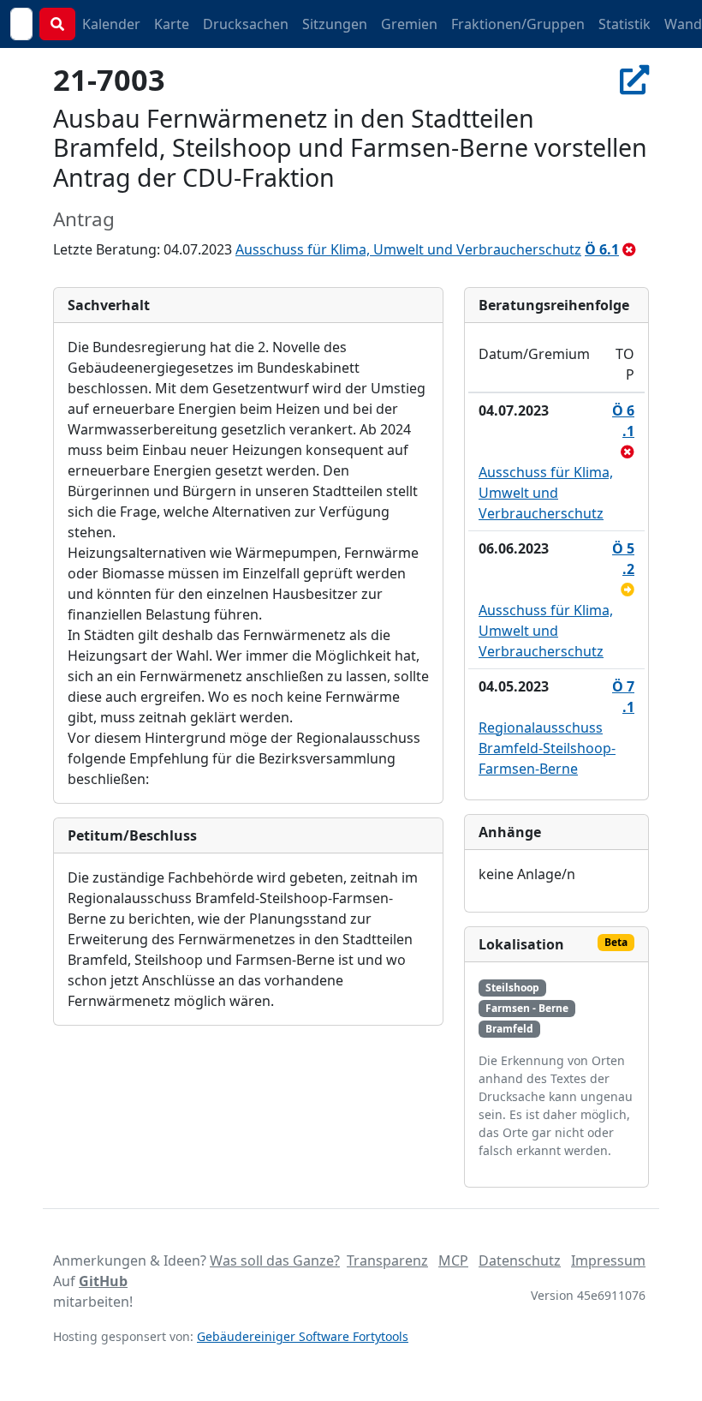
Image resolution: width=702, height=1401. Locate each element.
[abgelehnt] (629, 249)
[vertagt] (627, 589)
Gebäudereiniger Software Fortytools (302, 1336)
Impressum (608, 1260)
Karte (171, 24)
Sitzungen (334, 24)
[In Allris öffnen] (634, 79)
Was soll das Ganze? (275, 1260)
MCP (453, 1260)
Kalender (111, 24)
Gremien (409, 24)
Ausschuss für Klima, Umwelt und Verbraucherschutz (408, 249)
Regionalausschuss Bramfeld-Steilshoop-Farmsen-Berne (547, 748)
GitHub (103, 1281)
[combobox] (21, 24)
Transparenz (387, 1260)
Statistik (624, 24)
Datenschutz (520, 1260)
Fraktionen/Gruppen (518, 24)
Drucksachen (246, 24)
